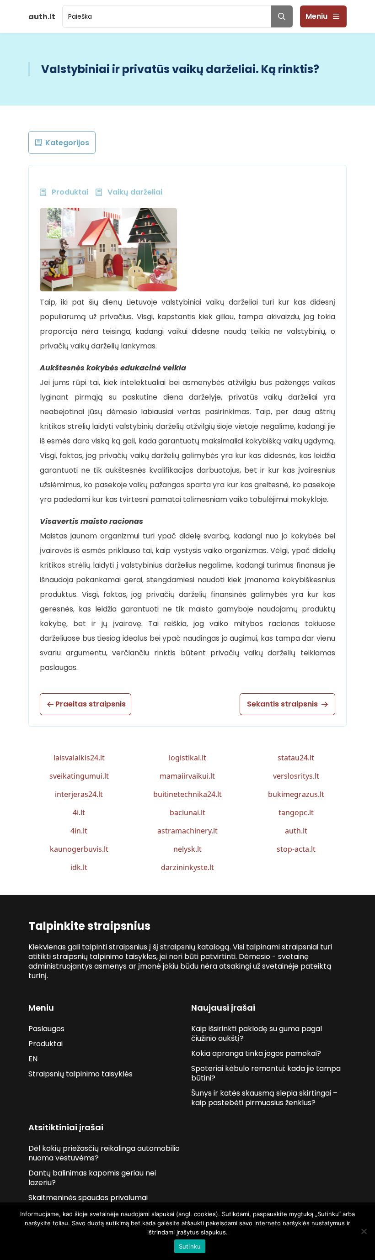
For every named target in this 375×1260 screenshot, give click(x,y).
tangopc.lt (296, 812)
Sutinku (190, 1246)
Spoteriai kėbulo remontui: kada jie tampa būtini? (266, 1073)
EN (33, 1059)
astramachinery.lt (187, 831)
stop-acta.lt (296, 849)
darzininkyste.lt (187, 867)
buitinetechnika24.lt (187, 794)
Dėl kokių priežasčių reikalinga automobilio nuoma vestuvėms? (104, 1153)
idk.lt (78, 867)
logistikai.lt (187, 758)
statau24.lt (296, 758)
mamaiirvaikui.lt (187, 776)
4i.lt (79, 812)
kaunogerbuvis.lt (79, 849)
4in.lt (78, 831)
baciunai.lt (187, 812)
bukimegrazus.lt (296, 794)
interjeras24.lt (79, 794)
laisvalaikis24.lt (79, 758)
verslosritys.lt (296, 776)
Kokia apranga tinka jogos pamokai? (256, 1053)
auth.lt (296, 831)
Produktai (45, 1044)
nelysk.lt (187, 849)
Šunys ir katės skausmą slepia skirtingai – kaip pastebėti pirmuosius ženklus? (264, 1098)
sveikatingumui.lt (79, 776)
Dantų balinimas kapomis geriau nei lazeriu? (92, 1178)
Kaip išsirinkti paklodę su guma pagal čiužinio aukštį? (256, 1033)
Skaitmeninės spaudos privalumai (88, 1197)
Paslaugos (46, 1028)
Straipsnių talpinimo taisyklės (80, 1074)
